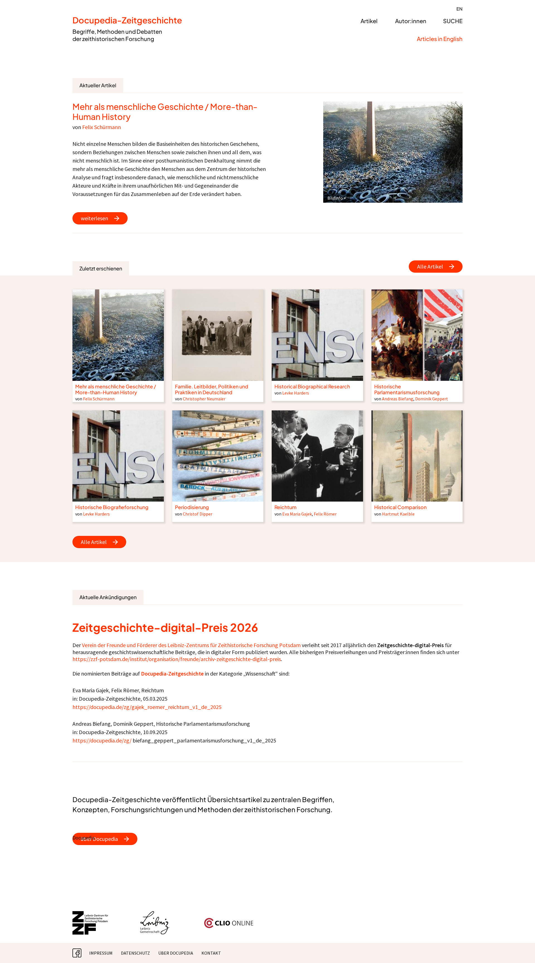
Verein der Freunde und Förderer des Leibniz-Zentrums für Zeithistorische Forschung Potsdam (191, 645)
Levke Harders (295, 393)
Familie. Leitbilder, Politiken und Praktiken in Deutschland (211, 389)
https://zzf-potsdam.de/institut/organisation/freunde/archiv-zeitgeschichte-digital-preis (176, 658)
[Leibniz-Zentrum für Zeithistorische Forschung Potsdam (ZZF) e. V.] (90, 914)
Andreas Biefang (397, 398)
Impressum (101, 953)
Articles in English (440, 38)
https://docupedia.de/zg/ (102, 740)
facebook (81, 953)
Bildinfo (335, 198)
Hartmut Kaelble (398, 514)
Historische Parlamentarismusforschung (407, 389)
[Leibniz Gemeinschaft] (154, 914)
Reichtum (285, 507)
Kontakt (211, 953)
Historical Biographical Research (312, 386)
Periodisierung (192, 507)
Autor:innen (410, 20)
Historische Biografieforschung (112, 507)
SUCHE (453, 20)
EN (459, 9)
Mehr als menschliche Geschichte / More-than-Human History (164, 111)
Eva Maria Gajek (297, 514)
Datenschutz (135, 953)
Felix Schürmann (101, 127)
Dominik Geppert (431, 398)
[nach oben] (520, 948)
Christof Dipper (197, 514)
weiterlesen (94, 218)
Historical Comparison (400, 507)
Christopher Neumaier (204, 398)
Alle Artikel (430, 266)
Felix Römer (325, 514)
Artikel (369, 20)
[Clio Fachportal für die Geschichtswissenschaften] (229, 920)
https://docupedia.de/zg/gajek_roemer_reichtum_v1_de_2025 (147, 706)
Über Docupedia (175, 953)
